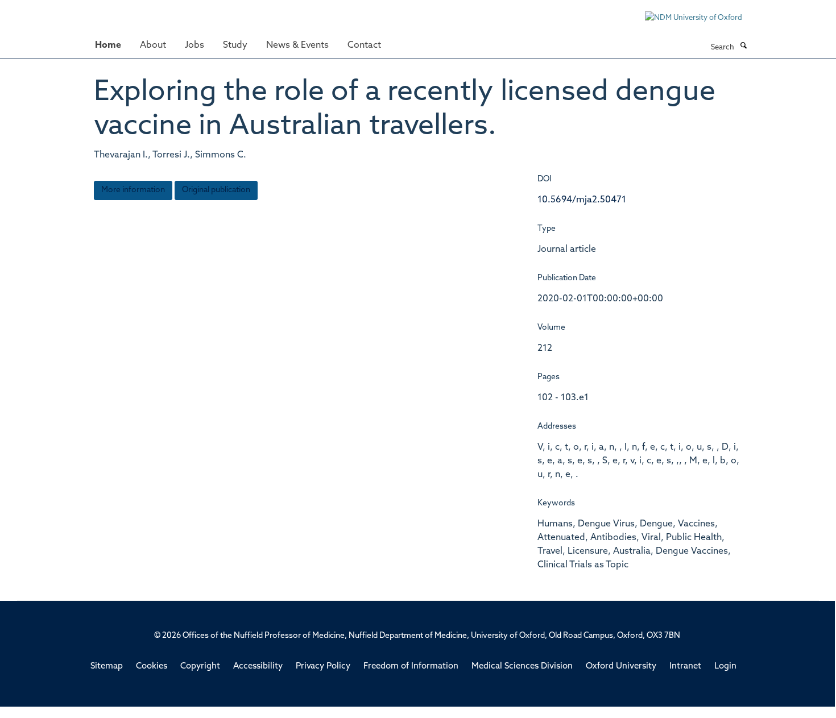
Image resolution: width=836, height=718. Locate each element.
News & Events (297, 45)
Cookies (151, 666)
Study (235, 45)
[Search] (743, 46)
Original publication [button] (216, 190)
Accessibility (258, 666)
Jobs (194, 45)
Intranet (685, 666)
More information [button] (133, 190)
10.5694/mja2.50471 (581, 200)
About (153, 45)
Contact (364, 45)
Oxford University (621, 666)
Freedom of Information (410, 666)
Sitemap (106, 666)
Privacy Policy (323, 666)
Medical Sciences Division (522, 666)
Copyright (200, 666)
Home (108, 45)
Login (725, 666)
